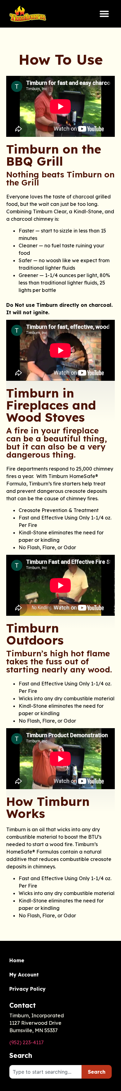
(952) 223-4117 (26, 1042)
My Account (24, 974)
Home (16, 960)
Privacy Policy (27, 989)
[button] (104, 13)
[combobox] (45, 1072)
